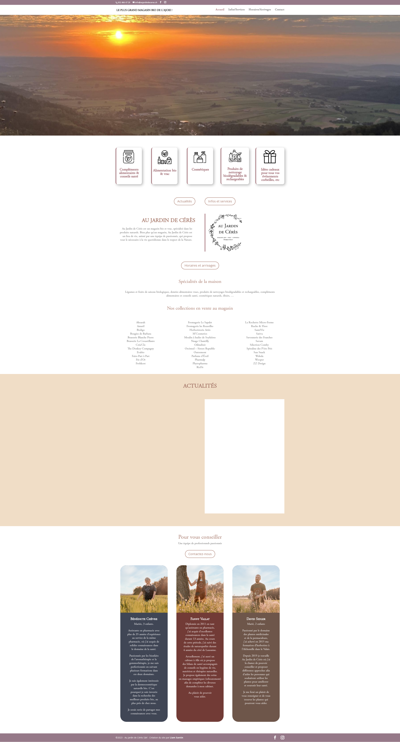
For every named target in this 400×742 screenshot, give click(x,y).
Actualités (184, 201)
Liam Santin (176, 737)
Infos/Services (236, 10)
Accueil (220, 10)
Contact (279, 10)
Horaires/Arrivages (260, 10)
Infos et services (220, 201)
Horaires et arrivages (200, 265)
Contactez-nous (200, 554)
